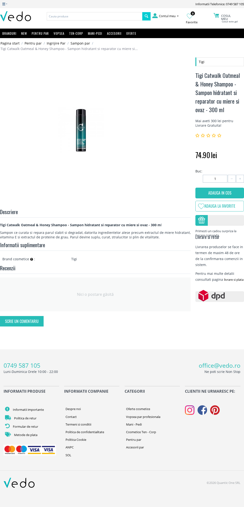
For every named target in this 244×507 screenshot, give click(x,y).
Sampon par (80, 43)
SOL (68, 455)
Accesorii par (135, 447)
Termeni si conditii (78, 424)
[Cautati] (146, 16)
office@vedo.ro (219, 365)
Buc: (198, 171)
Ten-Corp (76, 33)
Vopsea (59, 33)
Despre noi (73, 409)
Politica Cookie (76, 439)
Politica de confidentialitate (85, 432)
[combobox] (94, 16)
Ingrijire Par (56, 43)
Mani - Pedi (134, 424)
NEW (24, 33)
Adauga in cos (219, 193)
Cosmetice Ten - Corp (141, 432)
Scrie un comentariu (22, 321)
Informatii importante (28, 409)
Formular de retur (25, 426)
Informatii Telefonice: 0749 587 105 (219, 4)
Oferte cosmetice (138, 409)
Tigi (201, 62)
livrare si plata (234, 279)
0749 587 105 (22, 365)
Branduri (9, 33)
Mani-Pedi (95, 33)
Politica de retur (24, 418)
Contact (71, 417)
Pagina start (10, 43)
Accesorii (114, 33)
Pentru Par (40, 33)
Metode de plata (25, 435)
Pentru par (33, 43)
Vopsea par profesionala (143, 417)
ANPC (70, 447)
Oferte (131, 33)
